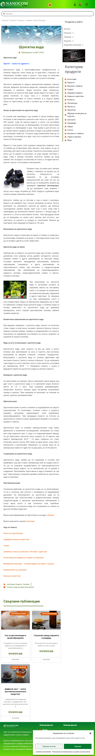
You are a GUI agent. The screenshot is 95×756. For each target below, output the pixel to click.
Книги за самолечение (13, 533)
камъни (17, 587)
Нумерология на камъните (15, 570)
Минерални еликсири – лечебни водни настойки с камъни (28, 564)
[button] (90, 733)
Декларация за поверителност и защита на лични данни (71, 751)
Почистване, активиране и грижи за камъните (23, 558)
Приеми (77, 746)
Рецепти (13, 20)
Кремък (51, 515)
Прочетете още (15, 654)
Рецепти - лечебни (25, 20)
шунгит (31, 587)
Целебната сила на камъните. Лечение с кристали (25, 552)
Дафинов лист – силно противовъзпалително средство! (15, 691)
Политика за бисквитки (43, 751)
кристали (24, 587)
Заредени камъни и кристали (16, 539)
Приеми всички (49, 746)
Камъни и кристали (11, 576)
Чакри (6, 545)
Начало (5, 20)
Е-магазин (30, 521)
